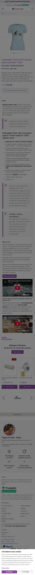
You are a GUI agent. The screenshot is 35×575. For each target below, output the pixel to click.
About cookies (5, 568)
